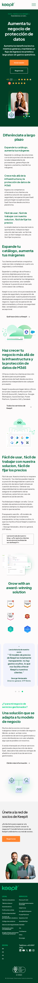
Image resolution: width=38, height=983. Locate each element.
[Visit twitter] (27, 950)
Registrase (19, 71)
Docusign (22, 938)
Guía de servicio (7, 906)
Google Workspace (25, 911)
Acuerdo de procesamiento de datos (10, 917)
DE (3, 952)
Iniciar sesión (19, 63)
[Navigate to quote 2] (19, 691)
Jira (20, 928)
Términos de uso (7, 903)
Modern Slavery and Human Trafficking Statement (10, 933)
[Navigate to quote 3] (22, 691)
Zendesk (21, 924)
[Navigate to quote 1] (15, 691)
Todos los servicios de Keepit (16, 407)
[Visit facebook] (30, 950)
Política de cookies (8, 910)
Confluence (22, 931)
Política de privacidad (8, 913)
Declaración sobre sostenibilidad (7, 928)
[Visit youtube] (23, 950)
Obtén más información (17, 763)
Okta (20, 935)
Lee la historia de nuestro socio (19, 650)
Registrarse (11, 839)
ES (3, 959)
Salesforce (22, 908)
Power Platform (24, 914)
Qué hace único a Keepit (17, 316)
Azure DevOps (23, 921)
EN (3, 948)
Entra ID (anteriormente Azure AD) (26, 904)
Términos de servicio (8, 900)
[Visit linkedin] (20, 950)
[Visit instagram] (33, 950)
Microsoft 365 (23, 900)
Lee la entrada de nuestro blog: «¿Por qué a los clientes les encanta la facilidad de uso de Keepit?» (18, 539)
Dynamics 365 (23, 918)
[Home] (8, 5)
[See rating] (19, 79)
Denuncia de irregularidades (10, 924)
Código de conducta (8, 921)
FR (3, 955)
